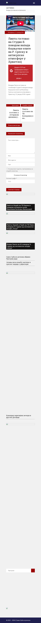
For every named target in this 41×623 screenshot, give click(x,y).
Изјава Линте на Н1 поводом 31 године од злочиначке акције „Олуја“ (19, 246)
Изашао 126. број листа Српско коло (16, 10)
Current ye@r (11, 178)
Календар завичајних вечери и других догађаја (18, 416)
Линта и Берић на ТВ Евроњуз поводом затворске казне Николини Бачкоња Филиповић (19, 207)
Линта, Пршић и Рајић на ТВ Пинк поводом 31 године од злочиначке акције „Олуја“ (20, 227)
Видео (9, 16)
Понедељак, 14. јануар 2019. (16, 32)
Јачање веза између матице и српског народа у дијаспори (18, 263)
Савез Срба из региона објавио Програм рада (18, 258)
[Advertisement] (20, 592)
